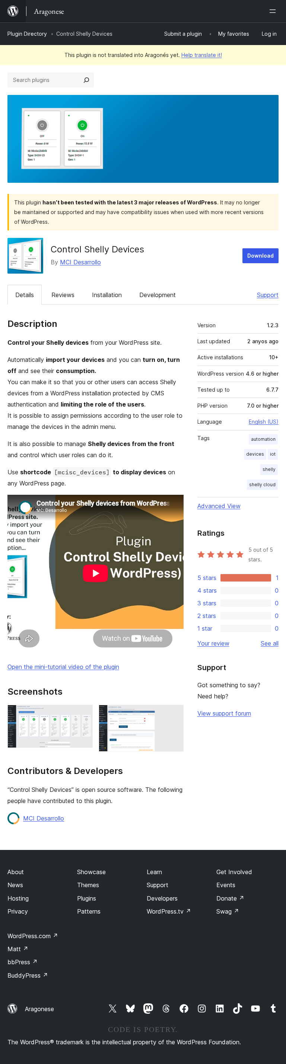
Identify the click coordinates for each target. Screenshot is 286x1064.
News (15, 885)
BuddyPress (27, 975)
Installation (107, 295)
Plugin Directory (27, 34)
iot (273, 454)
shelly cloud (262, 484)
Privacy (17, 911)
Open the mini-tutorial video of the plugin (63, 666)
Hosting (18, 898)
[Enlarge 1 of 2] (82, 715)
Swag (227, 911)
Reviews (62, 295)
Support (268, 295)
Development (157, 295)
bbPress (22, 962)
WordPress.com (32, 936)
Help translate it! (201, 55)
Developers (162, 898)
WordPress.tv (169, 911)
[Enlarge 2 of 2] (173, 715)
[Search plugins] (86, 80)
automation (263, 439)
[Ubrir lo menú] (274, 11)
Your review (213, 643)
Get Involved (234, 872)
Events (225, 885)
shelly (269, 469)
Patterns (89, 911)
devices (255, 454)
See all (270, 643)
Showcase (91, 872)
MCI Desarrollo (80, 262)
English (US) (264, 421)
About (15, 872)
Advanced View (219, 506)
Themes (88, 885)
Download (260, 255)
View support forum (224, 713)
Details (24, 295)
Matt (17, 949)
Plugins (86, 898)
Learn (154, 872)
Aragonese (39, 1009)
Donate (230, 898)
